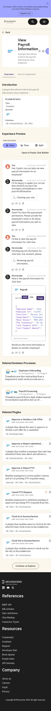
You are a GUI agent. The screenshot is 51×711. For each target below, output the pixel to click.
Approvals (9, 482)
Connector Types (10, 622)
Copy (40, 298)
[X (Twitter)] (13, 587)
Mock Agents (8, 654)
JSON (25, 297)
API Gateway (8, 663)
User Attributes (10, 613)
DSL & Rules (8, 609)
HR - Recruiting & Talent (14, 434)
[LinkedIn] (3, 587)
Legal (4, 687)
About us (6, 678)
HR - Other (28, 123)
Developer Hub (9, 650)
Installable (10, 106)
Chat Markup (8, 617)
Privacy (6, 691)
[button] (10, 51)
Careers (6, 683)
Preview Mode (9, 141)
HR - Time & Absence (32, 482)
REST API (6, 604)
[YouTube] (8, 587)
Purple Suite (8, 658)
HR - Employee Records (14, 123)
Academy (6, 641)
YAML (31, 297)
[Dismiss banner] (47, 3)
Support (6, 646)
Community (8, 637)
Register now (25, 13)
